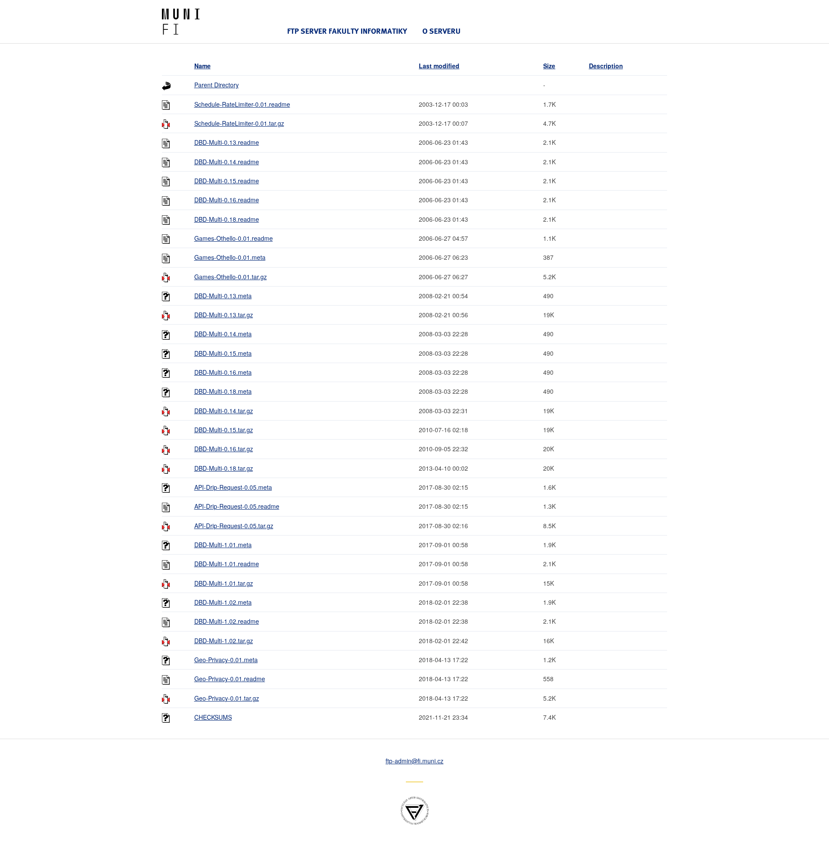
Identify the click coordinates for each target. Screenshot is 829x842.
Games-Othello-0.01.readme (233, 238)
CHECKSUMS (213, 717)
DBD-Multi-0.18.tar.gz (223, 468)
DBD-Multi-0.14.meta (223, 333)
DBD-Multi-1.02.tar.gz (223, 640)
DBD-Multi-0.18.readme (226, 219)
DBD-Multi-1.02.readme (226, 621)
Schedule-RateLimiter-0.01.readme (242, 104)
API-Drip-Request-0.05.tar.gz (233, 525)
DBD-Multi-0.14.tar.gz (223, 410)
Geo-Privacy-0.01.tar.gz (226, 698)
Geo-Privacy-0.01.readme (229, 678)
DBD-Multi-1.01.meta (223, 544)
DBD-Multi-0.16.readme (226, 199)
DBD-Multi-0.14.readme (226, 161)
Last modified (439, 65)
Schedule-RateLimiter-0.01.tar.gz (239, 123)
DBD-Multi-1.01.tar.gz (223, 583)
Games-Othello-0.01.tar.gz (230, 276)
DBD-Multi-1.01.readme (226, 563)
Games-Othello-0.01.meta (230, 257)
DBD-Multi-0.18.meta (223, 391)
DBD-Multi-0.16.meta (223, 372)
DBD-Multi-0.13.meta (223, 295)
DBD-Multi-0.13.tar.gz (223, 314)
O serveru (441, 31)
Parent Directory (216, 84)
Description (606, 65)
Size (549, 65)
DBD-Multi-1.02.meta (223, 602)
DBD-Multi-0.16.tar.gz (223, 448)
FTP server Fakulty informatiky (347, 31)
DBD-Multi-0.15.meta (223, 353)
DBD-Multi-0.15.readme (226, 180)
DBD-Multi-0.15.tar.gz (223, 429)
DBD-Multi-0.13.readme (226, 142)
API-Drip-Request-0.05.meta (233, 487)
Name (202, 65)
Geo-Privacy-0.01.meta (226, 659)
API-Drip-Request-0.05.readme (236, 506)
